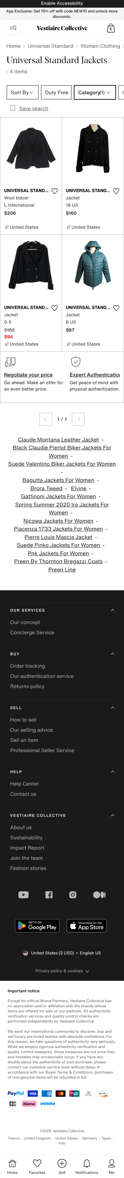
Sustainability (26, 837)
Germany (89, 1138)
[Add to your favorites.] (54, 191)
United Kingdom (37, 1138)
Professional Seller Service (42, 750)
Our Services (27, 610)
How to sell (23, 719)
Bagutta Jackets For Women (58, 480)
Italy (62, 1143)
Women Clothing (101, 46)
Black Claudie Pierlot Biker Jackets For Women (62, 452)
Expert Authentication (96, 374)
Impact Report (27, 847)
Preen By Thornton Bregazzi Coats (58, 561)
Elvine (78, 488)
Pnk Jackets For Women (58, 553)
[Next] (78, 419)
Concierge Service (32, 632)
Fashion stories (28, 868)
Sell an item (24, 740)
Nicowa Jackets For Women (58, 521)
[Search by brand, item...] (13, 28)
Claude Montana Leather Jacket (58, 440)
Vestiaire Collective (38, 815)
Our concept (25, 622)
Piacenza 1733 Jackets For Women (58, 529)
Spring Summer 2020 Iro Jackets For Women (62, 509)
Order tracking (27, 666)
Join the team (26, 858)
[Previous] (45, 419)
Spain (106, 1138)
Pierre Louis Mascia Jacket (58, 537)
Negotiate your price (28, 374)
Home (13, 46)
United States (66, 1138)
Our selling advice (31, 730)
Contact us (23, 794)
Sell (16, 708)
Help (16, 772)
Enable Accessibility (62, 3)
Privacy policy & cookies (59, 971)
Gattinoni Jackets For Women (58, 496)
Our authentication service (42, 676)
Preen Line (62, 570)
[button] (111, 28)
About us (21, 827)
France (14, 1138)
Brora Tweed (47, 488)
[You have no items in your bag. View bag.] (111, 28)
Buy (15, 654)
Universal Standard (50, 46)
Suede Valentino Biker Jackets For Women (62, 464)
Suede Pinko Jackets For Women (58, 545)
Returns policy (27, 686)
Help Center (24, 783)
